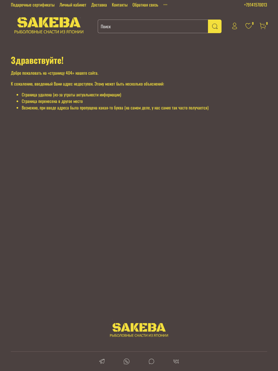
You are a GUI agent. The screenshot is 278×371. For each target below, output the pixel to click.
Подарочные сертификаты (33, 4)
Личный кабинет (72, 4)
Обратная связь (145, 4)
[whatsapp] (126, 362)
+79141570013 (255, 4)
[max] (151, 362)
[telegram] (102, 362)
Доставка (99, 4)
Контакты (120, 4)
